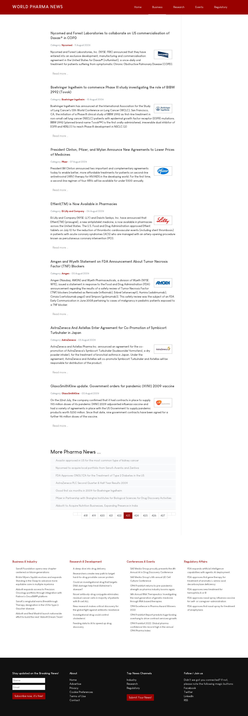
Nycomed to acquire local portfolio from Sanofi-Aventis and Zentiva (97, 467)
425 (145, 515)
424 (136, 515)
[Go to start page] (75, 513)
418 (86, 515)
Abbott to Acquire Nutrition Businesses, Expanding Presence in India (96, 505)
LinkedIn (189, 696)
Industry (131, 679)
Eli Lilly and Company (73, 211)
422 (119, 515)
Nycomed (67, 45)
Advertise (75, 683)
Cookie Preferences (81, 691)
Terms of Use (78, 696)
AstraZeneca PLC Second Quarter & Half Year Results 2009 (91, 482)
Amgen (65, 273)
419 (94, 515)
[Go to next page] (169, 513)
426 (154, 515)
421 (111, 515)
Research (132, 683)
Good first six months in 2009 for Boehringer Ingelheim (88, 490)
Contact (75, 700)
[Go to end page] (173, 513)
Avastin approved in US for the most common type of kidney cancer (97, 460)
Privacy (74, 687)
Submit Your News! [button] (140, 697)
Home (73, 679)
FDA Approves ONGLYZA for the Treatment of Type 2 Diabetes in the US (99, 475)
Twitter (188, 691)
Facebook (190, 687)
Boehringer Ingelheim (73, 99)
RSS (186, 700)
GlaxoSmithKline (70, 393)
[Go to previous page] (79, 513)
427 (163, 515)
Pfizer (65, 161)
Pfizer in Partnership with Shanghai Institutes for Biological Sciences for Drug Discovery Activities (113, 497)
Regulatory (133, 687)
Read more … (60, 73)
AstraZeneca (69, 340)
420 (102, 515)
